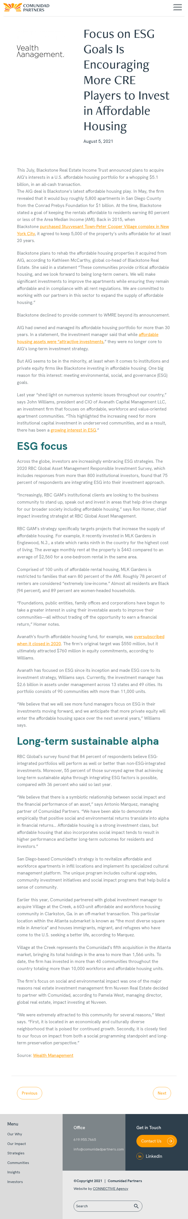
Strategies (16, 1153)
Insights (13, 1172)
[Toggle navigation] (177, 7)
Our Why (14, 1134)
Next (162, 1093)
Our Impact (16, 1143)
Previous (29, 1093)
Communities (18, 1162)
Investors (15, 1181)
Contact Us (151, 1141)
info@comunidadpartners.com (94, 1149)
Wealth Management (53, 1055)
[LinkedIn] (139, 1156)
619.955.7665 (85, 1139)
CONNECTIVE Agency (110, 1188)
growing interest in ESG (73, 430)
